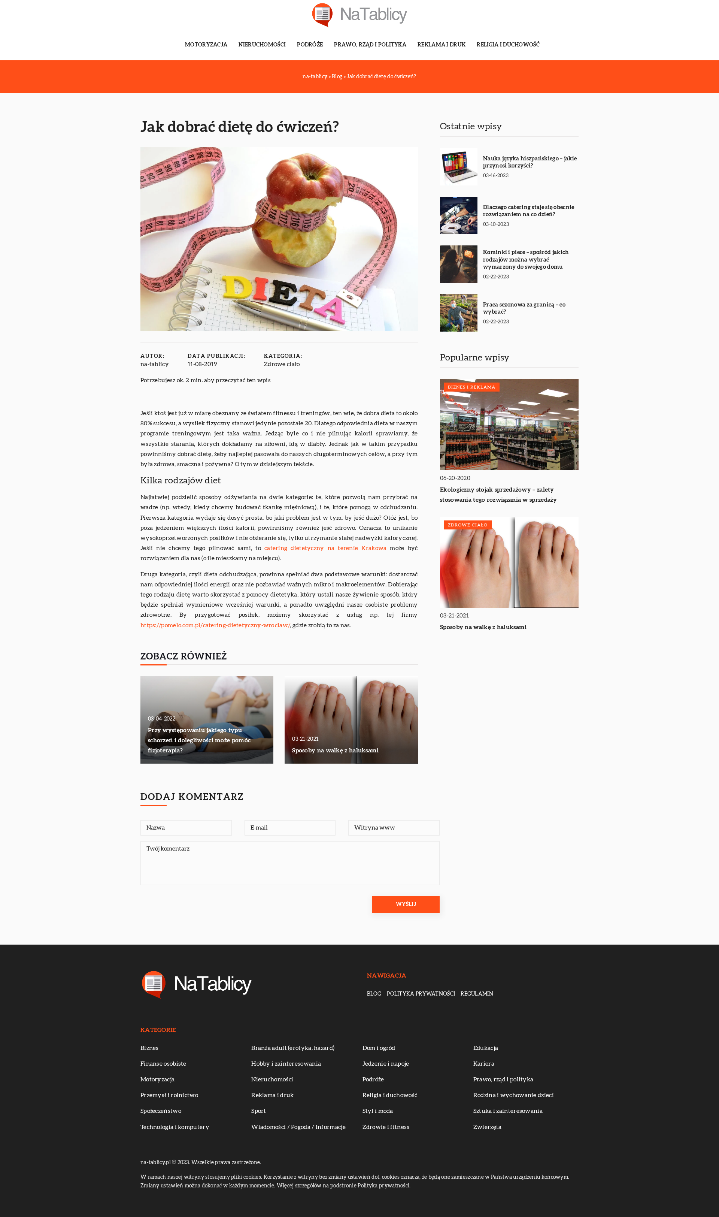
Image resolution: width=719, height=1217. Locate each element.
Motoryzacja (206, 45)
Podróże (310, 45)
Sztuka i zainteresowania (508, 1111)
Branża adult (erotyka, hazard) (292, 1048)
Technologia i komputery (174, 1127)
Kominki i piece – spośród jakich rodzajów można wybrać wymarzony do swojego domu (526, 260)
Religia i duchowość (508, 45)
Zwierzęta (487, 1127)
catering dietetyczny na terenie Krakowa (325, 548)
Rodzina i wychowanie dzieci (513, 1095)
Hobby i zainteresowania (286, 1064)
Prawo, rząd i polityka (370, 45)
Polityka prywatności (421, 994)
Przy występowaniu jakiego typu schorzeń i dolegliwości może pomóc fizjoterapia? (199, 740)
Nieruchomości (262, 45)
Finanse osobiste (163, 1064)
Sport (258, 1111)
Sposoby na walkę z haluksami (335, 751)
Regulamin (477, 994)
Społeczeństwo (160, 1111)
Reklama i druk (441, 45)
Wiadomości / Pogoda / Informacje (298, 1127)
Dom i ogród (378, 1048)
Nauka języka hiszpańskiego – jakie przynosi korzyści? (530, 162)
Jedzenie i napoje (385, 1064)
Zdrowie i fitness (386, 1127)
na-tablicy (154, 364)
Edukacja (485, 1048)
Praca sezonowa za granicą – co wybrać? (524, 308)
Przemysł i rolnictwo (169, 1095)
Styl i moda (377, 1111)
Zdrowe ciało (282, 364)
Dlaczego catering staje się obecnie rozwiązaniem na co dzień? (528, 211)
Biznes (149, 1048)
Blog (374, 994)
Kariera (483, 1064)
